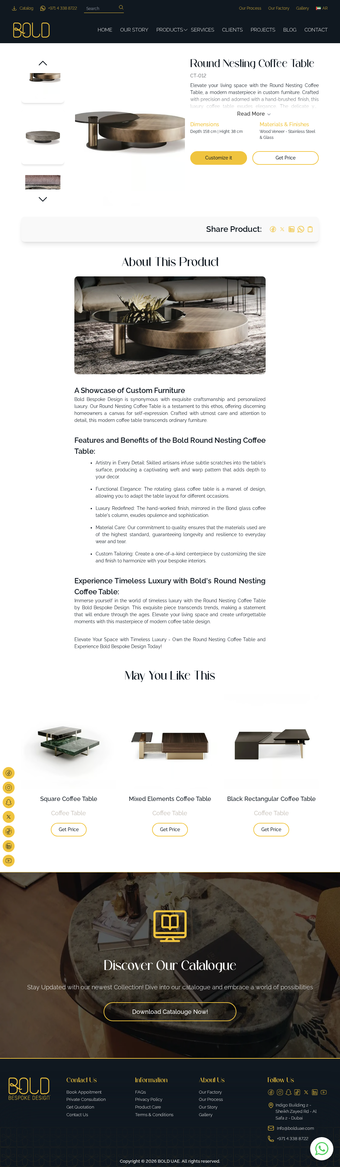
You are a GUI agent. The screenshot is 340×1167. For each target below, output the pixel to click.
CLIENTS (232, 30)
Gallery (302, 8)
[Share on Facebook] (273, 229)
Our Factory (278, 8)
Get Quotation (80, 1107)
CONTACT (316, 30)
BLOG (290, 30)
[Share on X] (282, 229)
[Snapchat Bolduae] (9, 802)
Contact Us (77, 1114)
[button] (42, 63)
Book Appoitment (84, 1092)
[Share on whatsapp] (301, 229)
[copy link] (310, 229)
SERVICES (202, 30)
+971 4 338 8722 (292, 1138)
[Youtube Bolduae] (9, 861)
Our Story (208, 1107)
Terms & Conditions (154, 1114)
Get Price (286, 157)
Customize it (218, 157)
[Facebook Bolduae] (9, 773)
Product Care (148, 1107)
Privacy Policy (148, 1099)
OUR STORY (134, 30)
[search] (121, 7)
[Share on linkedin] (291, 229)
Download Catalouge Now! (170, 1011)
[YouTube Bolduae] (323, 1092)
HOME (105, 30)
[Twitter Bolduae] (9, 817)
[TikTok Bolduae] (9, 831)
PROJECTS (263, 30)
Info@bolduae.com (295, 1128)
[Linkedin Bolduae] (9, 846)
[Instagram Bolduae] (9, 788)
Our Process (250, 8)
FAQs (140, 1092)
